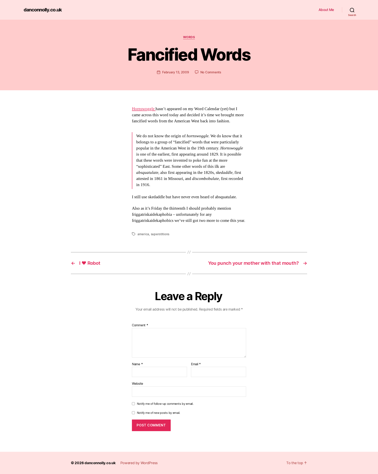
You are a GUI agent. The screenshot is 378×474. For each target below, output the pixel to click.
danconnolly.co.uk (43, 9)
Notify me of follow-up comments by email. (165, 404)
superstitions (160, 234)
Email (196, 364)
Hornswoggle (144, 109)
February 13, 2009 (175, 72)
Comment (140, 325)
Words (189, 37)
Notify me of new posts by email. (158, 413)
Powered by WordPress (139, 463)
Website (137, 383)
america (143, 234)
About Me (326, 10)
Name (137, 364)
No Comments (210, 72)
